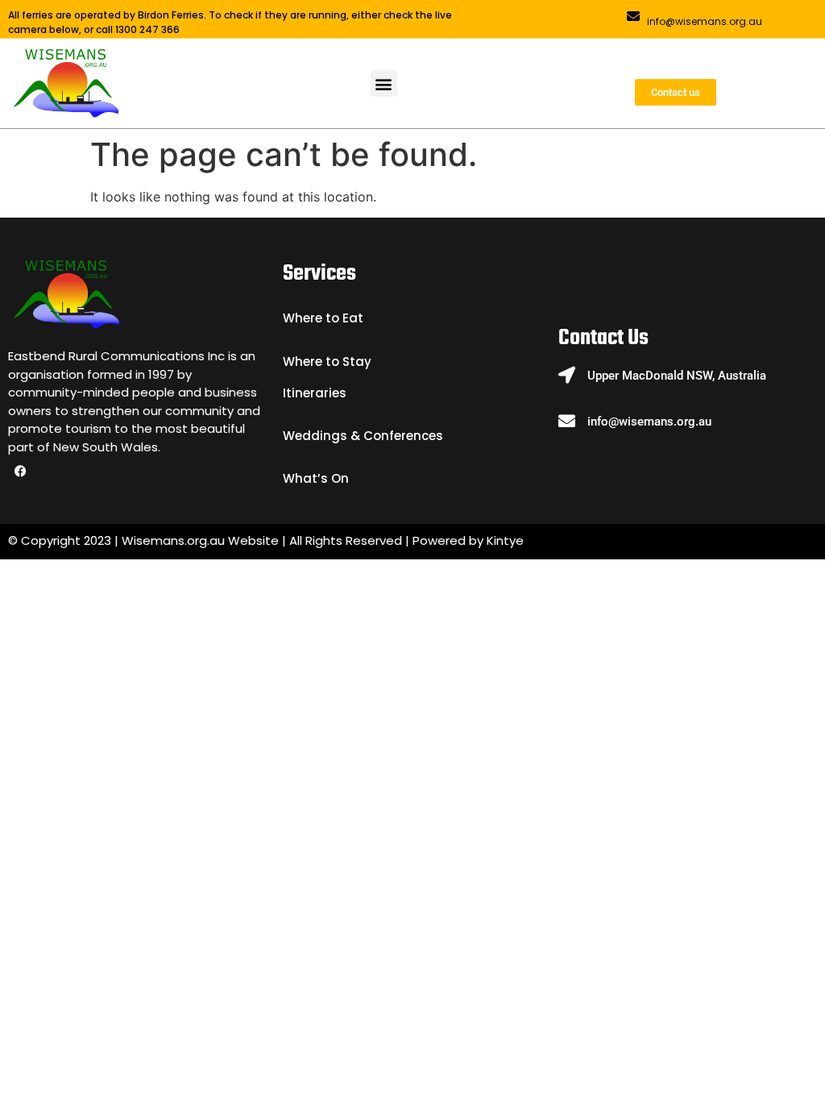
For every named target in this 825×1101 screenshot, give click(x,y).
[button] (384, 83)
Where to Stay (327, 361)
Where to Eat (323, 318)
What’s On (316, 478)
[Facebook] (20, 471)
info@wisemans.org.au (704, 21)
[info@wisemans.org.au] (633, 16)
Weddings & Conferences (363, 435)
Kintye (505, 540)
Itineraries (314, 392)
